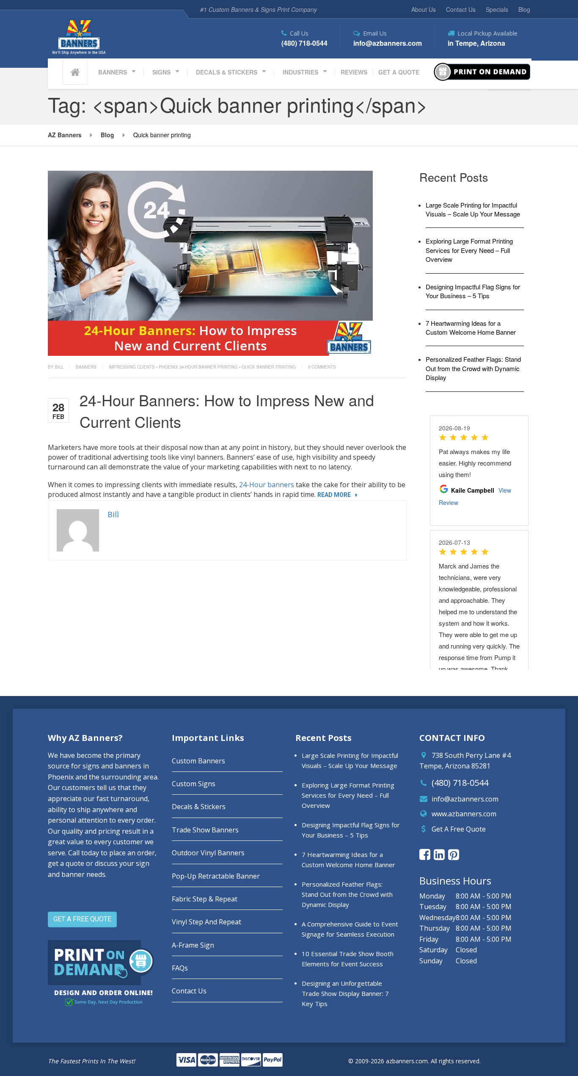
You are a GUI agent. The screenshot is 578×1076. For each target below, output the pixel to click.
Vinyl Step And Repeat (206, 921)
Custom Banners (198, 760)
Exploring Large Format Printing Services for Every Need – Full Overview (469, 249)
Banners (86, 367)
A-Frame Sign (193, 945)
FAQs (180, 968)
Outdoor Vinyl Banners (208, 852)
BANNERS (112, 72)
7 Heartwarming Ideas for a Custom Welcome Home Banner (471, 327)
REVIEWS (354, 72)
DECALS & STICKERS (226, 72)
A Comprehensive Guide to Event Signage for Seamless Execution (350, 929)
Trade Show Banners (205, 830)
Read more (334, 494)
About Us (423, 9)
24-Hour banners (266, 484)
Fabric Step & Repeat (204, 899)
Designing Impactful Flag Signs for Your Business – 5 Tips (473, 291)
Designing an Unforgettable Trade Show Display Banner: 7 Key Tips (345, 993)
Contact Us (461, 9)
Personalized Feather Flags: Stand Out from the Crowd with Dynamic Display (473, 368)
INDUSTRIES (300, 72)
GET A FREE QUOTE (82, 919)
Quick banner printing (269, 367)
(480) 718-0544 (460, 782)
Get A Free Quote (459, 829)
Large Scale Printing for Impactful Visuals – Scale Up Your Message (473, 209)
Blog (524, 9)
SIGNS (161, 72)
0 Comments (322, 367)
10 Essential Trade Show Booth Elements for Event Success (348, 958)
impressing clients (132, 367)
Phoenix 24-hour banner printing (198, 367)
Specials (497, 9)
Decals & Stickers (199, 806)
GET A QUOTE (398, 72)
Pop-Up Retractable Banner (216, 876)
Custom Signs (193, 783)
